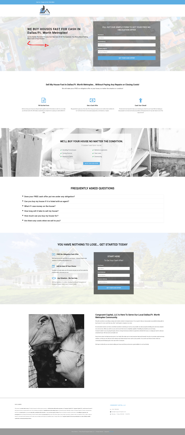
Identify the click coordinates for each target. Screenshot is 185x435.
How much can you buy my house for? (41, 216)
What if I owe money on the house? (40, 206)
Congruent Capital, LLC (89, 431)
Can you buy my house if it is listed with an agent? (46, 201)
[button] (91, 163)
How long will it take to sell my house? (41, 211)
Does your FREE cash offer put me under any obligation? (49, 196)
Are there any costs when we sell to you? (42, 221)
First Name (101, 34)
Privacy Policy (81, 431)
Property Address (102, 48)
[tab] (92, 197)
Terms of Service (74, 431)
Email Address (102, 41)
